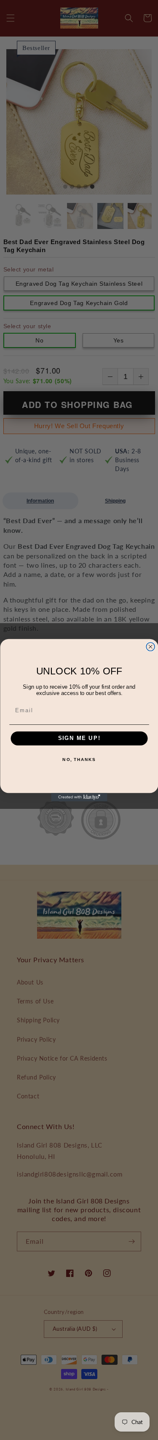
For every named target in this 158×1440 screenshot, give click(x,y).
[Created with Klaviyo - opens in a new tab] (79, 797)
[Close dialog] (150, 646)
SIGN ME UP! (79, 738)
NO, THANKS (79, 759)
